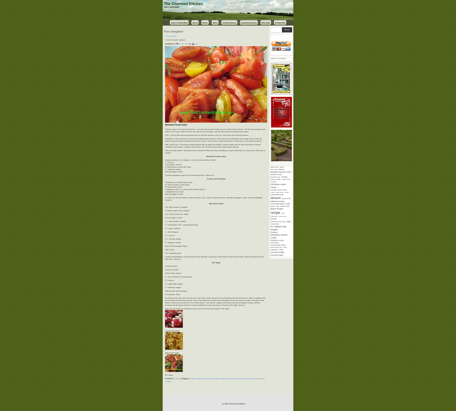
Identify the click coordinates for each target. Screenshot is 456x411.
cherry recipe (276, 179)
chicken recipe (286, 179)
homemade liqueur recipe (280, 204)
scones (273, 219)
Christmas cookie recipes (279, 190)
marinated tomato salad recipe (212, 379)
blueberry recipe (276, 174)
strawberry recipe (277, 240)
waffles (281, 250)
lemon (273, 206)
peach (277, 206)
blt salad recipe (194, 379)
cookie (273, 192)
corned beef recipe (277, 195)
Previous (168, 36)
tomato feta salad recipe (234, 379)
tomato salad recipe (276, 247)
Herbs (215, 23)
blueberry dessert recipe (281, 172)
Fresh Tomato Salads (175, 40)
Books (205, 23)
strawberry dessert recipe (279, 236)
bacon (282, 167)
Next (176, 36)
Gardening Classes (249, 23)
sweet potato (275, 243)
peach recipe (284, 206)
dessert (276, 198)
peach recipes (277, 209)
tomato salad (249, 379)
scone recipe (282, 216)
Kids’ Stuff (266, 23)
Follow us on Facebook (278, 58)
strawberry (274, 232)
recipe (275, 213)
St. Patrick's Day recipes (278, 228)
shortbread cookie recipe (278, 221)
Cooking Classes (229, 23)
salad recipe (274, 216)
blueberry (281, 169)
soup (288, 221)
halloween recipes (278, 201)
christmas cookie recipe (278, 185)
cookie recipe (279, 192)
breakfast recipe (275, 177)
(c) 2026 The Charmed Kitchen (233, 404)
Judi (196, 44)
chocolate (273, 181)
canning (284, 177)
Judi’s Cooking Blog (179, 23)
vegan (285, 247)
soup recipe (275, 224)
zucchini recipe (277, 252)
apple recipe (275, 167)
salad (282, 213)
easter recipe (286, 198)
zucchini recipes (277, 255)
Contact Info (280, 23)
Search (287, 30)
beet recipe (274, 169)
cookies (286, 192)
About (194, 23)
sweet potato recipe (278, 245)
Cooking (177, 379)
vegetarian (274, 250)
